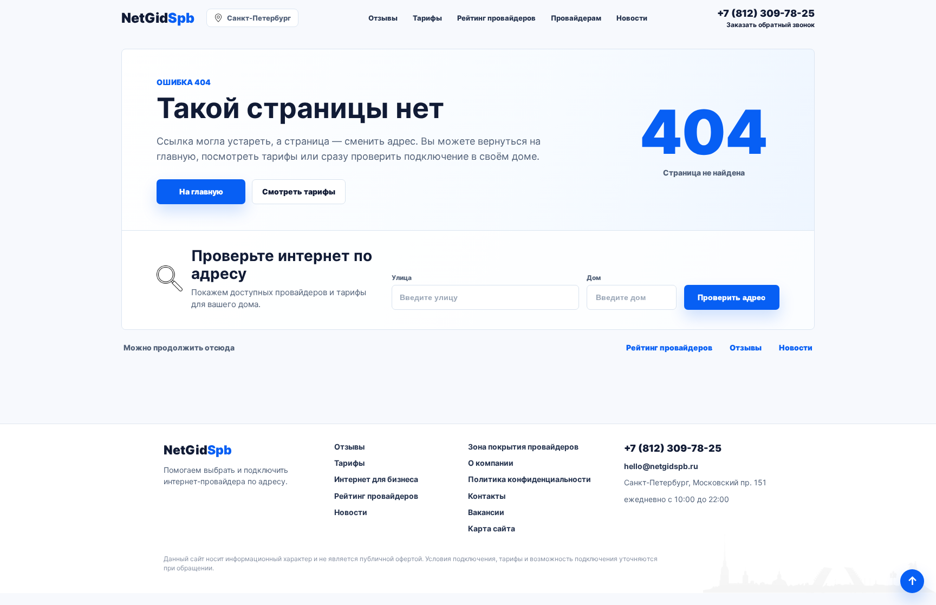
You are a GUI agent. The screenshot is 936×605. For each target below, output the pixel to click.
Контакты (486, 495)
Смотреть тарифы (298, 191)
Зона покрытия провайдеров (523, 446)
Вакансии (486, 512)
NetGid (157, 18)
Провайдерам (576, 18)
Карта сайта (491, 528)
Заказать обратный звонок (770, 25)
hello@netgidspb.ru (661, 466)
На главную (201, 191)
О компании (491, 462)
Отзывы (383, 18)
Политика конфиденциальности (529, 479)
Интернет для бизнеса (376, 479)
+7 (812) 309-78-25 (673, 448)
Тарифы (427, 18)
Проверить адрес (731, 297)
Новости (631, 18)
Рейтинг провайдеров (496, 18)
